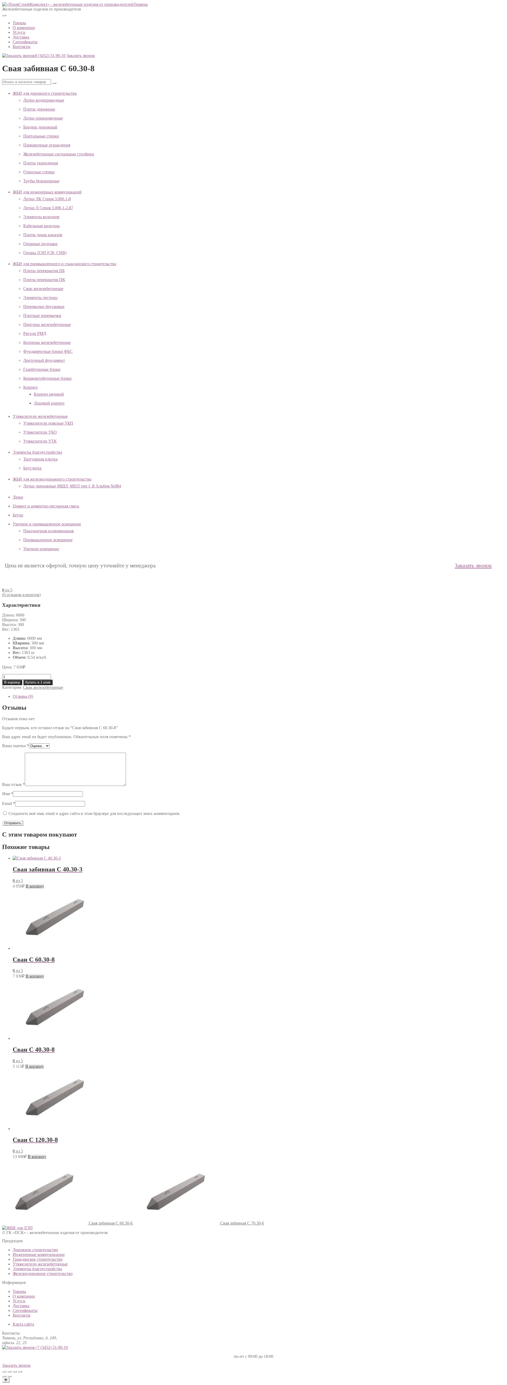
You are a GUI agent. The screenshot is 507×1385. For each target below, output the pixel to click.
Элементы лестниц (40, 297)
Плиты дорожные (39, 109)
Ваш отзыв (13, 784)
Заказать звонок (81, 55)
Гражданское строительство (38, 1259)
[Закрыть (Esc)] (20, 1371)
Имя (7, 793)
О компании (24, 27)
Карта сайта (23, 1324)
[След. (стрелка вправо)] (9, 1376)
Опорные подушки (40, 243)
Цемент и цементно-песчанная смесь (46, 506)
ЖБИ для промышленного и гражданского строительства (64, 264)
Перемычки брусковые (43, 306)
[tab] (259, 696)
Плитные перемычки (42, 315)
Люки (18, 497)
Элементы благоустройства (37, 452)
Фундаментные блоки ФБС (48, 351)
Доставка (21, 37)
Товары (19, 23)
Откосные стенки (39, 172)
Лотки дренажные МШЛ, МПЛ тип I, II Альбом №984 (72, 486)
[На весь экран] (9, 1371)
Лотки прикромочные (43, 118)
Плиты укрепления (40, 163)
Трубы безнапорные (41, 181)
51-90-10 (50, 55)
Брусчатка (32, 468)
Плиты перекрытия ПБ (44, 270)
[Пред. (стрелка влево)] (4, 1376)
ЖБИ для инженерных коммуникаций (47, 192)
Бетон (18, 515)
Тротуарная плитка (40, 459)
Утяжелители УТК (40, 441)
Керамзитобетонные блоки (47, 378)
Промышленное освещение (48, 540)
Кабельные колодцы (41, 226)
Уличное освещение (41, 549)
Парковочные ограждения (46, 145)
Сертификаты (25, 42)
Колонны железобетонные (47, 342)
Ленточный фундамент (44, 360)
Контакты (21, 46)
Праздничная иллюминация (48, 531)
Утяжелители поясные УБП (48, 423)
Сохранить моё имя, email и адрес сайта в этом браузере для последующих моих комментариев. (94, 813)
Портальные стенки (41, 136)
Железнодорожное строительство (43, 1273)
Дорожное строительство (35, 1250)
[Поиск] (54, 83)
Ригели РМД (34, 333)
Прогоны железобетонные (47, 324)
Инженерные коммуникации (39, 1254)
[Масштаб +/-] (4, 1371)
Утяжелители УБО (40, 432)
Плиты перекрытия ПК (44, 279)
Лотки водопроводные (43, 100)
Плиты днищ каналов (42, 235)
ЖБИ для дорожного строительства (45, 93)
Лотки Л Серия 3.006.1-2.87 (48, 208)
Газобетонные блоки (41, 369)
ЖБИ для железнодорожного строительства (52, 479)
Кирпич (30, 387)
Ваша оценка (15, 745)
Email (8, 803)
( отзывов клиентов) (21, 594)
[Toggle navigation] (4, 15)
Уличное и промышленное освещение (47, 524)
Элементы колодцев (41, 217)
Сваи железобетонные (43, 288)
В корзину (12, 682)
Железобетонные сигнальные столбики (58, 154)
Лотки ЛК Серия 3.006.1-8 (47, 199)
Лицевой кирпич (49, 403)
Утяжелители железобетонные (40, 416)
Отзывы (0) (23, 696)
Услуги (19, 32)
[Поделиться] (15, 1371)
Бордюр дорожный (40, 127)
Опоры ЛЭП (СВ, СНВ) (45, 252)
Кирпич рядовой (49, 394)
